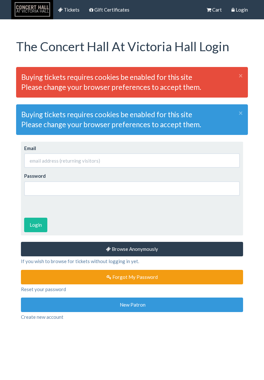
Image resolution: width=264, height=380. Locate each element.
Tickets (71, 10)
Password (35, 176)
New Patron (132, 305)
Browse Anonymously (134, 249)
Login (241, 10)
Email (30, 148)
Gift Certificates (111, 10)
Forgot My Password (134, 277)
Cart (216, 10)
